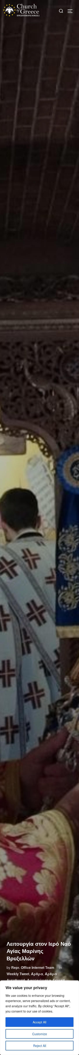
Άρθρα (37, 973)
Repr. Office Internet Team (32, 967)
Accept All (39, 1022)
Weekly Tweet (18, 973)
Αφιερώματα (39, 980)
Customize (39, 1034)
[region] (39, 1017)
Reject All (39, 1045)
